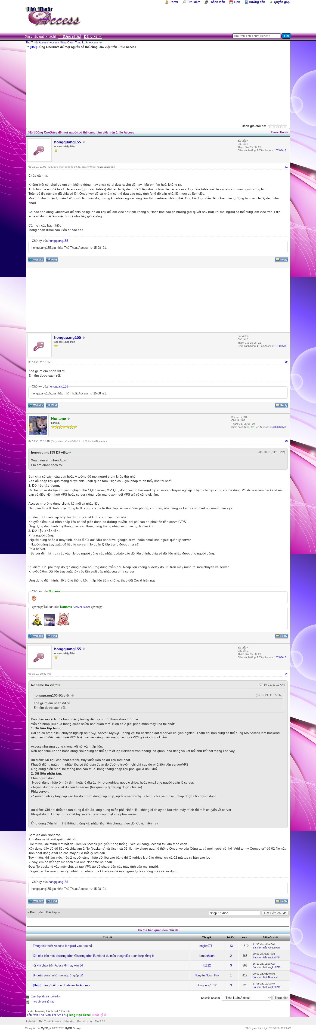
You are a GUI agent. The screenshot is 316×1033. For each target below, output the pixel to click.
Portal (174, 2)
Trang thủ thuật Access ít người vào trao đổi (63, 946)
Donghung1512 (207, 985)
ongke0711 (206, 946)
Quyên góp (282, 2)
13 (231, 946)
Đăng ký (90, 36)
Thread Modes (279, 132)
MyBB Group (73, 1028)
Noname (100, 441)
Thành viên (217, 2)
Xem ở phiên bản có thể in (45, 996)
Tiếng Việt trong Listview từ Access (66, 985)
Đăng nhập (71, 36)
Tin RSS (100, 1021)
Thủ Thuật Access (37, 42)
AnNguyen (274, 947)
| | (66, 1015)
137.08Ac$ (280, 150)
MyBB (44, 1028)
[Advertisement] (158, 83)
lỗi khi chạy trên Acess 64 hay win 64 (58, 965)
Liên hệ (31, 1021)
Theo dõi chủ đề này (42, 1001)
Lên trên (69, 1021)
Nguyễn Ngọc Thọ (207, 975)
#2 (286, 362)
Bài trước (36, 912)
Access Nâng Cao (61, 42)
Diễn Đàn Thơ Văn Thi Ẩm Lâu (46, 1015)
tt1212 (206, 965)
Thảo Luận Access (86, 42)
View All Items (81, 607)
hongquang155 (67, 142)
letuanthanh (206, 955)
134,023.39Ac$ (278, 427)
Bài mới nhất (260, 947)
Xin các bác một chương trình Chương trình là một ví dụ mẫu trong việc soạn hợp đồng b (93, 955)
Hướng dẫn (257, 2)
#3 (286, 441)
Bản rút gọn (84, 1021)
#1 (286, 166)
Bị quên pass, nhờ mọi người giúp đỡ (58, 975)
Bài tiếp (51, 912)
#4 (286, 673)
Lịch (237, 2)
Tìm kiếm (193, 2)
